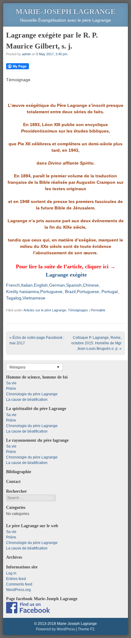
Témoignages (78, 310)
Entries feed (16, 579)
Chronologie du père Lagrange (32, 394)
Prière (11, 388)
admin (26, 54)
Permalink (98, 310)
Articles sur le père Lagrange (44, 310)
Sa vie (11, 383)
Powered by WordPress (55, 629)
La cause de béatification (27, 399)
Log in (11, 573)
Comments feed (19, 584)
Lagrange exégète (66, 275)
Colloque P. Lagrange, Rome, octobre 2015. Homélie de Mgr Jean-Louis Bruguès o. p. (96, 343)
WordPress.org (18, 590)
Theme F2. (86, 629)
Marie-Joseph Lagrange (65, 12)
